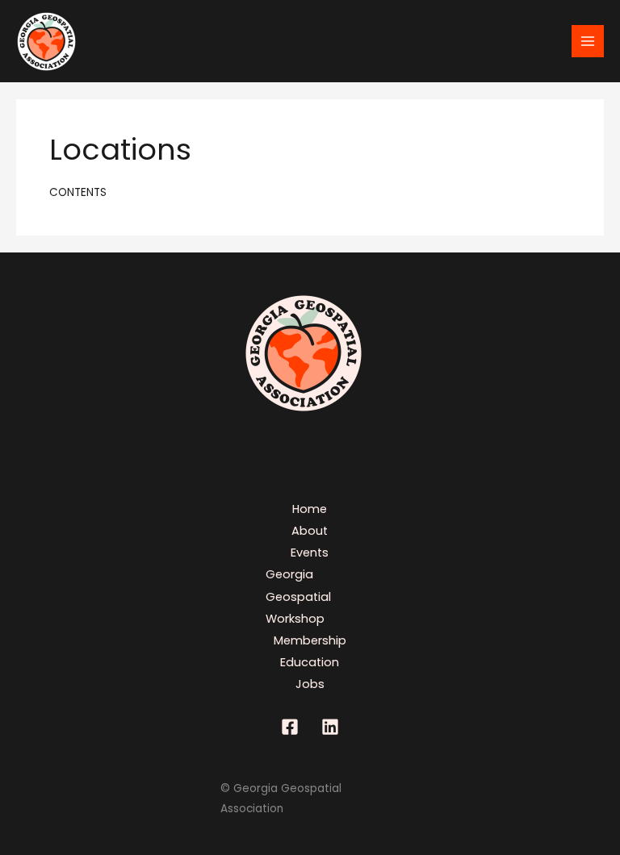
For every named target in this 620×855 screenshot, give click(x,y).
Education (309, 662)
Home (309, 509)
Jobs (310, 684)
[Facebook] (289, 726)
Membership (310, 640)
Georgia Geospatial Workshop (298, 596)
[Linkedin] (330, 726)
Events (310, 552)
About (309, 531)
